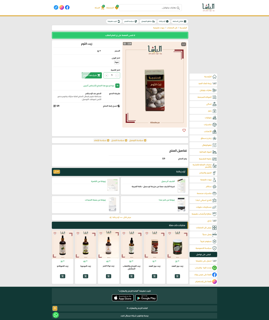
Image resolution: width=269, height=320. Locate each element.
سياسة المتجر (130, 21)
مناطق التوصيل (148, 21)
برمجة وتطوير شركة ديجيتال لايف (134, 316)
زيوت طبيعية (158, 28)
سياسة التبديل (119, 140)
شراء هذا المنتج (91, 75)
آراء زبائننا (164, 21)
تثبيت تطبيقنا (114, 21)
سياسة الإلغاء (102, 140)
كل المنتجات (172, 28)
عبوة (117, 62)
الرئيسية (183, 28)
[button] (112, 7)
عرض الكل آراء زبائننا (120, 217)
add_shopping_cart (177, 276)
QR (56, 106)
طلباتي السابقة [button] (179, 21)
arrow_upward (55, 308)
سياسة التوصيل (138, 140)
